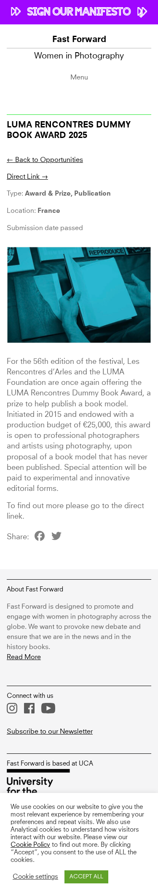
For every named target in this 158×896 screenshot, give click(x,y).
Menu (79, 77)
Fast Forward (79, 40)
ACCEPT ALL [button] (86, 877)
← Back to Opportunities (45, 159)
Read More (24, 657)
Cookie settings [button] (35, 877)
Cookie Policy (30, 845)
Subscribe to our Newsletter (50, 731)
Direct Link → (27, 176)
